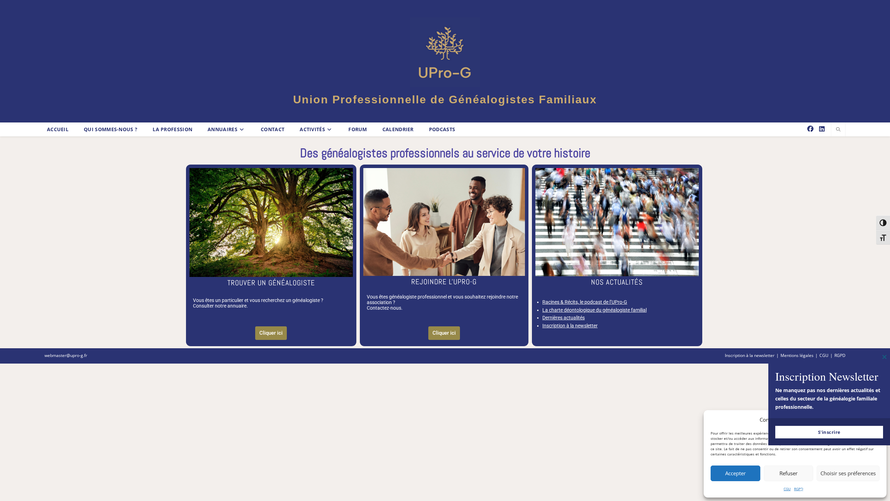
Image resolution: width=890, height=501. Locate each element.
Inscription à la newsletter (570, 325)
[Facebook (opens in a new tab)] (810, 129)
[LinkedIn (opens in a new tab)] (821, 129)
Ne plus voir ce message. (829, 490)
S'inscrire (829, 432)
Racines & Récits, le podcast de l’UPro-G (584, 302)
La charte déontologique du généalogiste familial (594, 310)
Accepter (735, 473)
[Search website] (838, 129)
